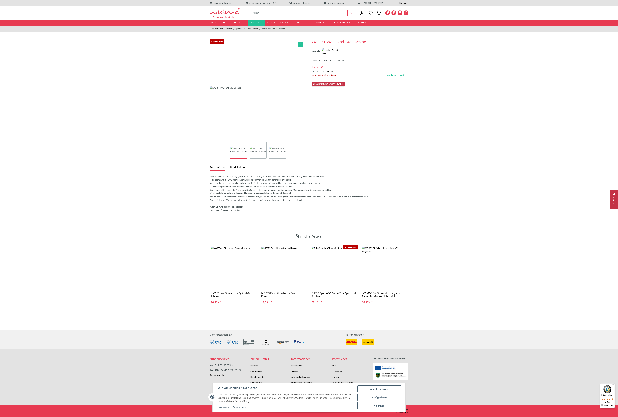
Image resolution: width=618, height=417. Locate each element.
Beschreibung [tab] (217, 167)
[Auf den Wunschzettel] (300, 44)
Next (411, 275)
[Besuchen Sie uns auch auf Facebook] (387, 12)
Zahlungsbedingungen (301, 377)
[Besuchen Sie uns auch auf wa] (406, 12)
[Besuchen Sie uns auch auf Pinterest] (393, 12)
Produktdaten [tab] (238, 167)
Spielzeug (255, 22)
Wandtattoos (218, 22)
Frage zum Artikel (399, 75)
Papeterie (301, 22)
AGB (334, 365)
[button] (362, 13)
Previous (207, 275)
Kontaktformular (217, 375)
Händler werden (257, 377)
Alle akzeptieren (379, 389)
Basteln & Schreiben (278, 22)
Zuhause (238, 22)
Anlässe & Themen (341, 22)
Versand (330, 71)
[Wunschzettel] (370, 13)
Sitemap (335, 377)
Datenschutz (239, 407)
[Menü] (613, 385)
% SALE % (362, 22)
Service (294, 371)
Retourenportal (298, 365)
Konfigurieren (379, 397)
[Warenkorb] (378, 13)
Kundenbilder (256, 371)
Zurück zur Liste (217, 29)
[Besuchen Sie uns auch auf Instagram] (400, 12)
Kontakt (403, 3)
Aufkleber (318, 22)
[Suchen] (351, 13)
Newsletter (614, 199)
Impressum (223, 407)
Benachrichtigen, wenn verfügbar (328, 83)
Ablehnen (379, 405)
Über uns (254, 365)
